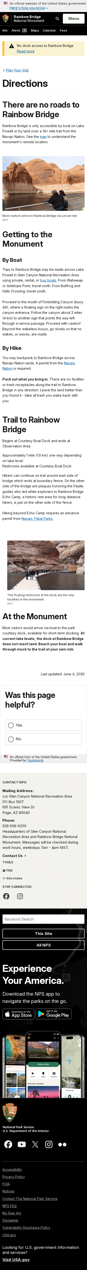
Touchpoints (35, 760)
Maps (35, 30)
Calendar (49, 30)
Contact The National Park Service (30, 1199)
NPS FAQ (9, 1206)
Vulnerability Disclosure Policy (26, 1227)
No (18, 738)
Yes (19, 725)
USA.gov (9, 1235)
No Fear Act (11, 1213)
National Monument (29, 18)
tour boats (48, 280)
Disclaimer (10, 1220)
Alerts (18, 30)
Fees (63, 30)
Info (5, 30)
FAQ (9, 870)
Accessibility (12, 1169)
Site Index (14, 878)
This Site (43, 933)
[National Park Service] (5, 18)
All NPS (43, 945)
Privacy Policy (13, 1177)
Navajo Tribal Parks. (37, 518)
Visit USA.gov (16, 1259)
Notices (8, 1191)
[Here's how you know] (43, 6)
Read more (26, 51)
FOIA (6, 1184)
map (43, 137)
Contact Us (13, 855)
